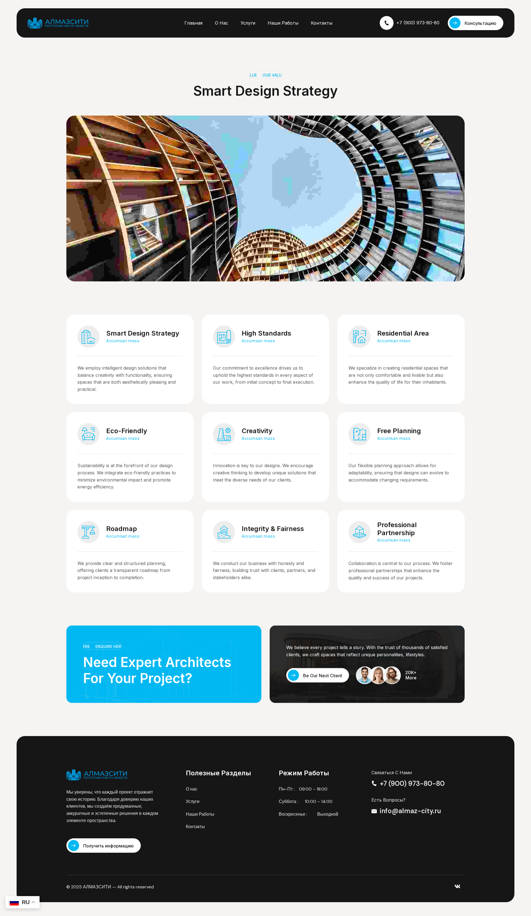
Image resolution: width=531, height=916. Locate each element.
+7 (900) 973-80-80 (417, 22)
